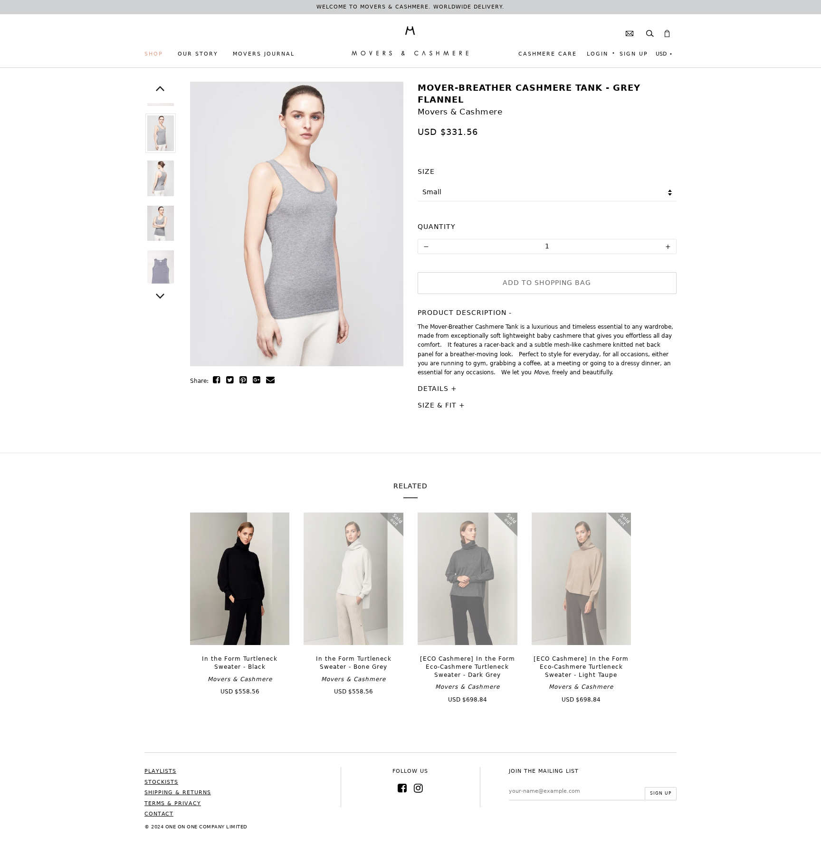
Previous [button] (160, 88)
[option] (160, 133)
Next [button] (160, 296)
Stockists (161, 782)
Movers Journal (264, 54)
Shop (153, 54)
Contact (158, 814)
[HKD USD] (664, 54)
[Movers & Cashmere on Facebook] (402, 788)
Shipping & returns (177, 792)
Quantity (437, 226)
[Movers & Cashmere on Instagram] (418, 788)
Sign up (634, 54)
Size (426, 171)
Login (597, 54)
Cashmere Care (547, 54)
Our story (198, 54)
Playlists (160, 771)
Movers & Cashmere (460, 111)
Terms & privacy (172, 803)
